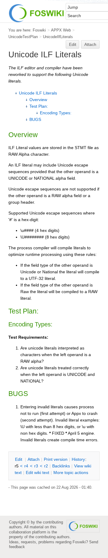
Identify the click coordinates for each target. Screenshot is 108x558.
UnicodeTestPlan (23, 36)
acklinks (61, 466)
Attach (90, 44)
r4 (26, 466)
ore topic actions (70, 472)
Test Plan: (38, 106)
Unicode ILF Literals (38, 93)
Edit (72, 44)
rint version (56, 459)
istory (78, 459)
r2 (46, 466)
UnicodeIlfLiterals (58, 36)
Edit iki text (37, 472)
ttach (34, 459)
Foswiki (39, 30)
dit (19, 459)
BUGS (35, 119)
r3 (36, 466)
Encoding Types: (55, 112)
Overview (38, 99)
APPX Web (61, 30)
